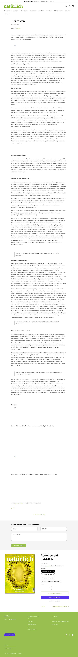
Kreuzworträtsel (32, 624)
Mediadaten (55, 616)
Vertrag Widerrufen (32, 629)
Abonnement (31, 619)
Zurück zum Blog (40, 515)
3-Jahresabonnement (48, 578)
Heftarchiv (30, 621)
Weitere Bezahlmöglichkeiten (55, 601)
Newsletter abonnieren (33, 616)
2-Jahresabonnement (48, 574)
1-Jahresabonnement (48, 571)
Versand (48, 565)
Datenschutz (55, 624)
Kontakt (30, 627)
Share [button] (14, 508)
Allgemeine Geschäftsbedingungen (60, 621)
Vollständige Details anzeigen (59, 606)
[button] (7, 10)
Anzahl (42, 584)
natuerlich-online (10, 653)
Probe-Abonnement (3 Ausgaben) (51, 581)
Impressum (54, 619)
